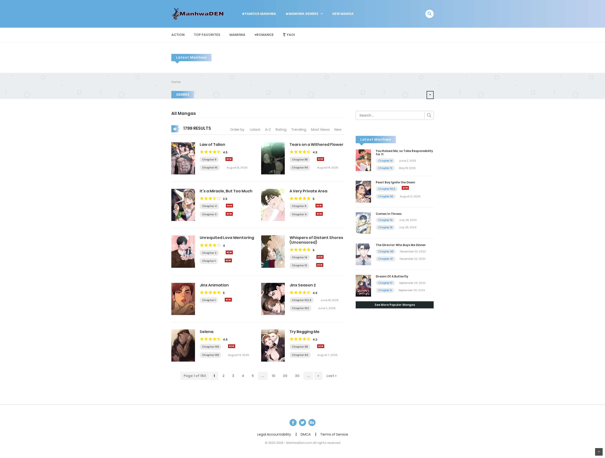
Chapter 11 (209, 159)
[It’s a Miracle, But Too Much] (183, 204)
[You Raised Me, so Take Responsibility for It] (363, 160)
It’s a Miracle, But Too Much (226, 191)
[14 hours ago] (229, 252)
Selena (206, 331)
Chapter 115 (300, 159)
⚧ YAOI (289, 34)
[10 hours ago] (319, 205)
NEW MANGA (343, 13)
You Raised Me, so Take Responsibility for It (404, 152)
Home (176, 82)
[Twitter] (302, 422)
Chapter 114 (300, 167)
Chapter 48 (385, 251)
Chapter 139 (210, 347)
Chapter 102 (300, 308)
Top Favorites (207, 34)
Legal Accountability (274, 434)
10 (273, 375)
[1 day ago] (320, 346)
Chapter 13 (299, 265)
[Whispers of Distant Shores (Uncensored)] (273, 251)
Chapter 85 (300, 347)
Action (178, 34)
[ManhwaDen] (198, 13)
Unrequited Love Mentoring (227, 237)
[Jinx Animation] (183, 298)
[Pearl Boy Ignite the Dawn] (363, 191)
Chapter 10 (209, 167)
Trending (298, 129)
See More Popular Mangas (395, 305)
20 (285, 375)
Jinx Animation (214, 285)
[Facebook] (293, 422)
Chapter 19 (385, 220)
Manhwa (237, 34)
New (337, 129)
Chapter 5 (299, 206)
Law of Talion (212, 144)
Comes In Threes (389, 214)
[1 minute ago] (229, 159)
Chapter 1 (209, 261)
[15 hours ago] (228, 300)
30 (297, 375)
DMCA (306, 434)
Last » (332, 375)
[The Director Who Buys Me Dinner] (363, 254)
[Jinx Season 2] (273, 298)
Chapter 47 (385, 259)
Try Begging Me (305, 331)
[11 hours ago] (229, 205)
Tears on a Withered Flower (316, 144)
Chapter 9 (385, 290)
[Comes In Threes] (363, 222)
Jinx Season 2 (303, 285)
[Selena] (183, 345)
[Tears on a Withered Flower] (273, 158)
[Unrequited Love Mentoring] (183, 251)
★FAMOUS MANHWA (259, 13)
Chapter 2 (209, 253)
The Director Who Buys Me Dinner (401, 245)
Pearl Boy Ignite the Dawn (395, 182)
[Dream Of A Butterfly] (363, 285)
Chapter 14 (299, 257)
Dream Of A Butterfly (392, 276)
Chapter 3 (209, 214)
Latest (255, 129)
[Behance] (311, 422)
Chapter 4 (209, 206)
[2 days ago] (320, 159)
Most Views (320, 129)
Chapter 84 (300, 355)
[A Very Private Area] (273, 204)
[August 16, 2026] (405, 188)
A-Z (268, 129)
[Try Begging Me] (273, 345)
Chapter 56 (385, 196)
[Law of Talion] (183, 158)
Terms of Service (334, 434)
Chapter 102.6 (301, 300)
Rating (281, 129)
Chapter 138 (210, 355)
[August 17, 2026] (229, 214)
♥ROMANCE (264, 34)
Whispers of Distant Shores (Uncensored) (316, 240)
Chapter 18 (385, 227)
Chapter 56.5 (386, 189)
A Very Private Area (308, 191)
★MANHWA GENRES (301, 13)
